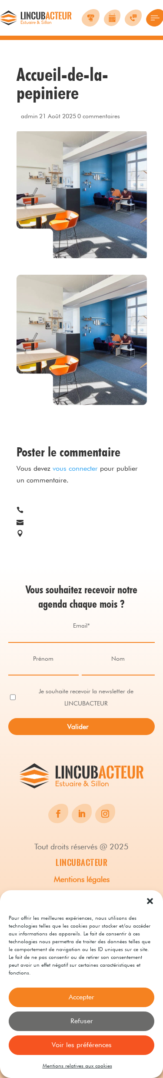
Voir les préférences (82, 1045)
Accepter (81, 997)
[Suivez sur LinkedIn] (82, 814)
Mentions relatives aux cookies (77, 1065)
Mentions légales (82, 879)
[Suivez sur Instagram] (105, 814)
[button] (150, 901)
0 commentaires (98, 116)
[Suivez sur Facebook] (58, 814)
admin (29, 116)
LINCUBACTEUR (81, 862)
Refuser (81, 1021)
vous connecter (75, 468)
